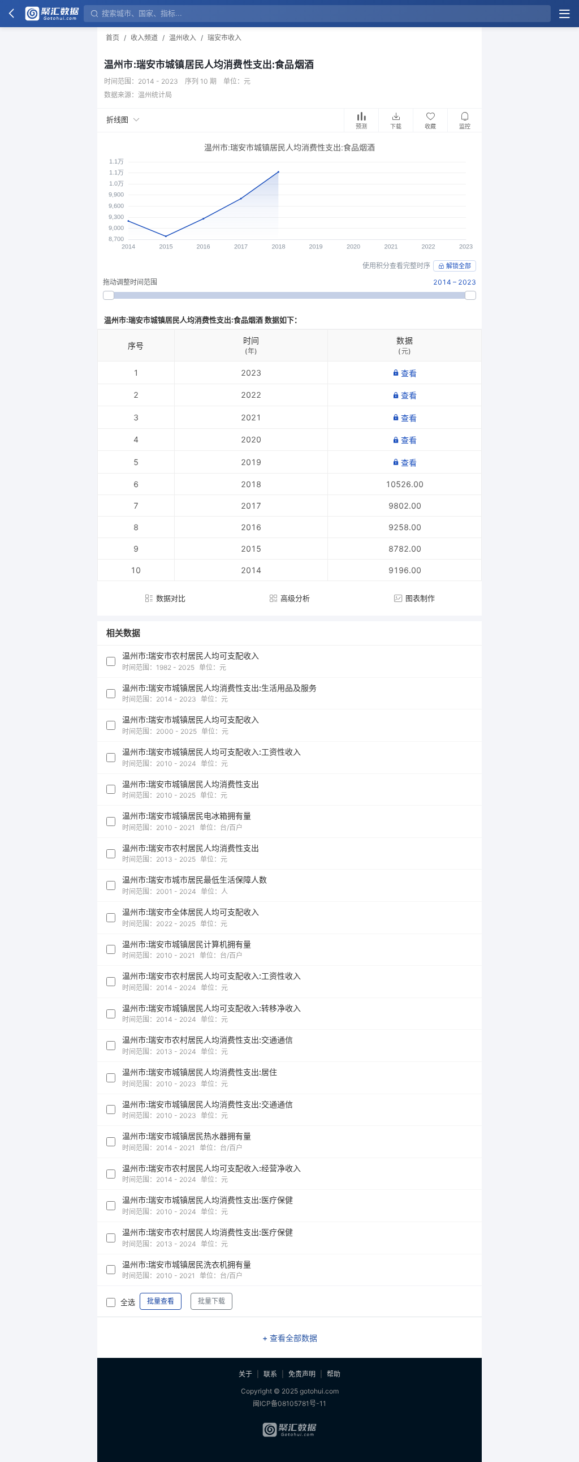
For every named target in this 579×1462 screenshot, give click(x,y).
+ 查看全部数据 (289, 1338)
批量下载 (211, 1301)
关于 (245, 1374)
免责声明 (302, 1374)
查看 (409, 373)
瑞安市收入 (224, 37)
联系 (270, 1374)
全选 (127, 1301)
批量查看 (160, 1301)
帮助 (333, 1374)
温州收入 (182, 37)
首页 (112, 37)
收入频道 (144, 37)
